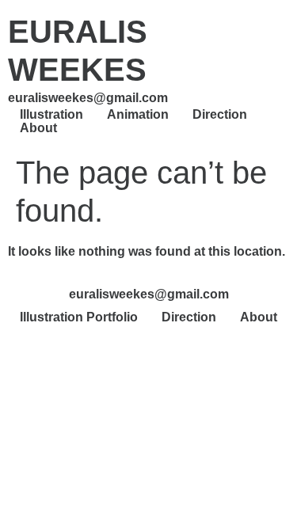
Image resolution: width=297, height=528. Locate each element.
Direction (219, 114)
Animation (138, 114)
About (38, 128)
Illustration (51, 114)
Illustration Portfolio (79, 317)
